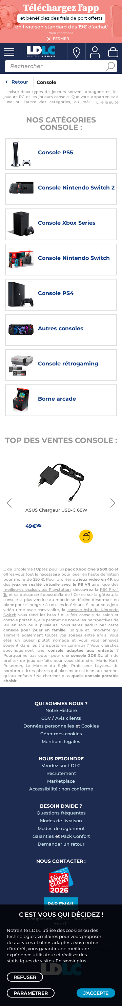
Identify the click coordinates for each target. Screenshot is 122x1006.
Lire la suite (107, 102)
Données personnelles (48, 726)
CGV (46, 718)
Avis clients (68, 718)
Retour (20, 82)
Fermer (61, 38)
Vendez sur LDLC (61, 765)
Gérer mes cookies (61, 733)
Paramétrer (31, 993)
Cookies (90, 726)
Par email (61, 904)
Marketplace (61, 781)
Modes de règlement (61, 828)
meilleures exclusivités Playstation (36, 589)
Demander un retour (61, 844)
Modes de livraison (61, 820)
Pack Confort (75, 836)
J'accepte (95, 993)
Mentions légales (61, 741)
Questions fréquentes (61, 812)
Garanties (43, 836)
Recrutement (61, 773)
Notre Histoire (61, 710)
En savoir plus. (71, 960)
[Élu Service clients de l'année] (61, 891)
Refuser (25, 977)
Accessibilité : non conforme (61, 788)
